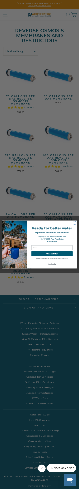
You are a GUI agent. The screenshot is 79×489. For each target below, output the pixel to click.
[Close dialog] (74, 223)
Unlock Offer (52, 253)
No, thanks (52, 264)
